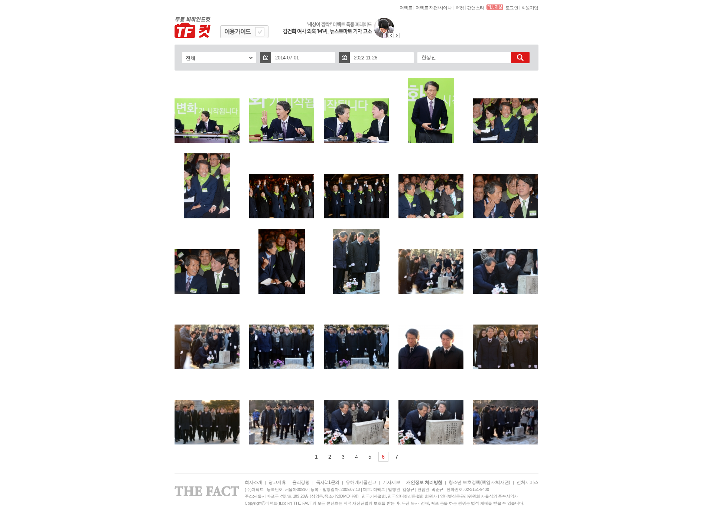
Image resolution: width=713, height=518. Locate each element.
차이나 (445, 7)
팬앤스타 (475, 7)
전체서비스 (527, 482)
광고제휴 (277, 482)
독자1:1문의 (327, 482)
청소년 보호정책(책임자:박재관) (479, 482)
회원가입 (529, 7)
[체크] (259, 31)
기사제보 (391, 482)
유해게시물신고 (361, 482)
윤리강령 (301, 482)
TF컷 (459, 7)
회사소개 (253, 482)
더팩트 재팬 (427, 7)
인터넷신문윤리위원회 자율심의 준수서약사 (479, 496)
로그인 (511, 7)
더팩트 (406, 7)
